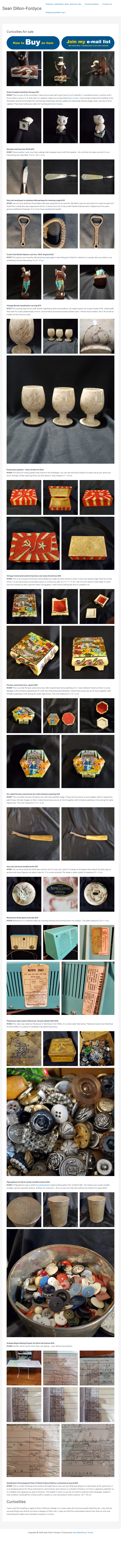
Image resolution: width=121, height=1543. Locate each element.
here (70, 98)
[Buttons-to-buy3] (33, 42)
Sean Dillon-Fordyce (21, 8)
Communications (92, 4)
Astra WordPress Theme (83, 1532)
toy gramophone (43, 1185)
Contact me (107, 4)
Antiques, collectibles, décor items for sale (63, 4)
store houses (57, 104)
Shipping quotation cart (55, 12)
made (47, 257)
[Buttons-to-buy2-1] (88, 42)
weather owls (23, 152)
